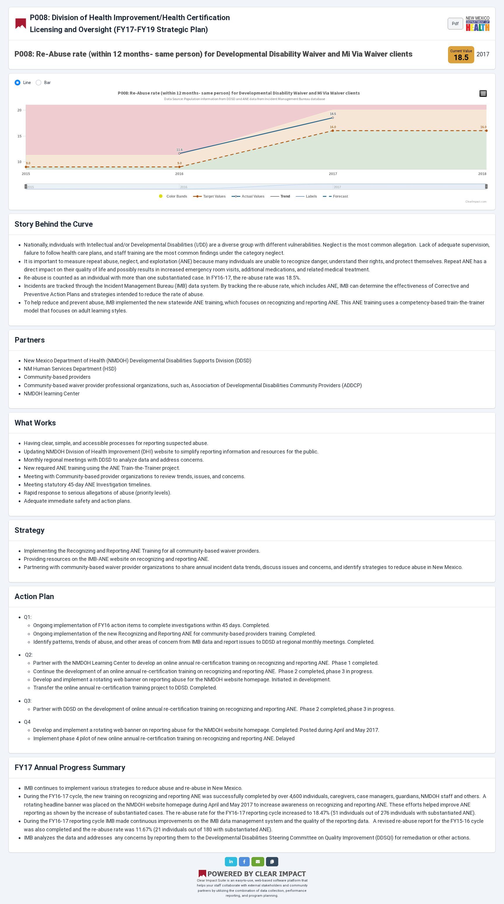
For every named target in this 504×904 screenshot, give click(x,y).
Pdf (455, 23)
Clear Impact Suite (211, 880)
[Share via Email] (257, 861)
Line (27, 82)
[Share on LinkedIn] (231, 861)
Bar (47, 82)
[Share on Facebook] (244, 861)
